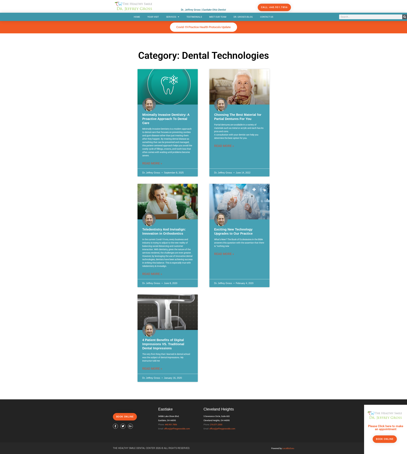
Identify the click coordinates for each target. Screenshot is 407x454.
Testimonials (194, 17)
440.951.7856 (171, 424)
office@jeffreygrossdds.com (177, 428)
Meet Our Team (217, 17)
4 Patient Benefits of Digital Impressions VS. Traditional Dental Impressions (163, 344)
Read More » (152, 163)
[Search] (404, 16)
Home (137, 17)
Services (171, 17)
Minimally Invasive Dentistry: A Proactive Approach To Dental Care (165, 119)
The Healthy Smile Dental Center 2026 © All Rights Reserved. (151, 448)
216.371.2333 (216, 424)
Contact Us (266, 17)
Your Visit (153, 17)
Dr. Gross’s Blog (243, 17)
